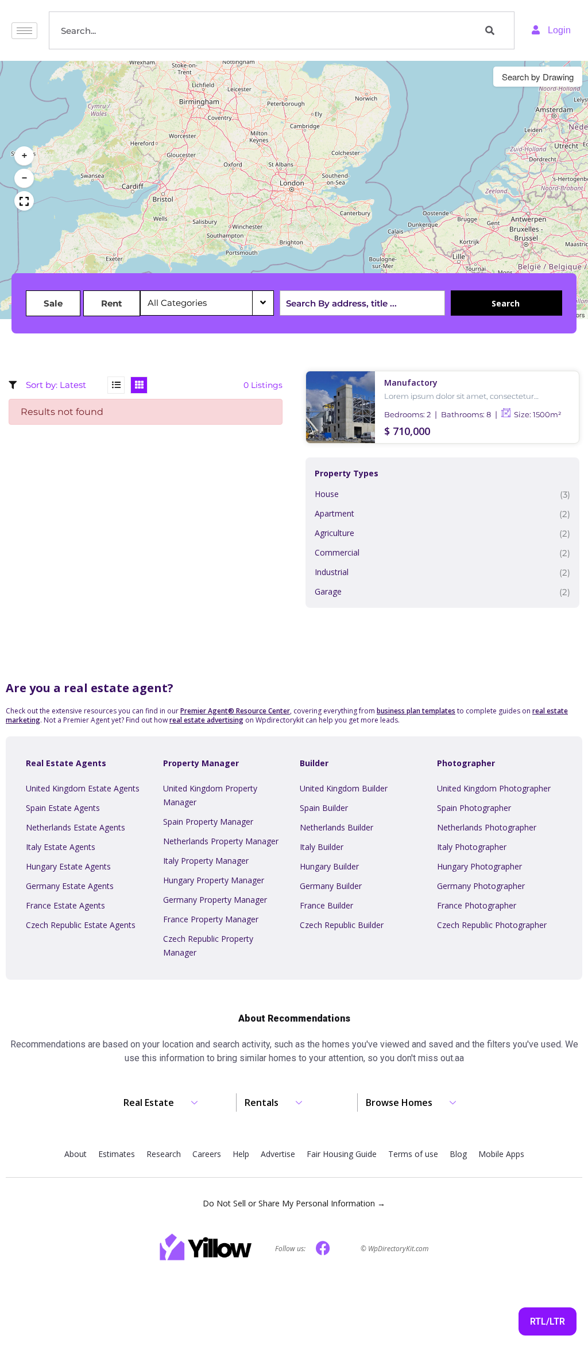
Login (558, 30)
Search (505, 303)
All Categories (178, 302)
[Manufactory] (340, 407)
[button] (24, 156)
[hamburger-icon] (24, 30)
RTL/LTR (547, 1321)
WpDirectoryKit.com (398, 1248)
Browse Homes (399, 1102)
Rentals (261, 1102)
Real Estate (148, 1102)
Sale (53, 303)
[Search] (496, 30)
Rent (111, 303)
